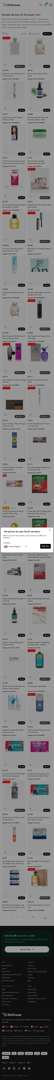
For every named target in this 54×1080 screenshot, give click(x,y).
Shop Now (45, 546)
